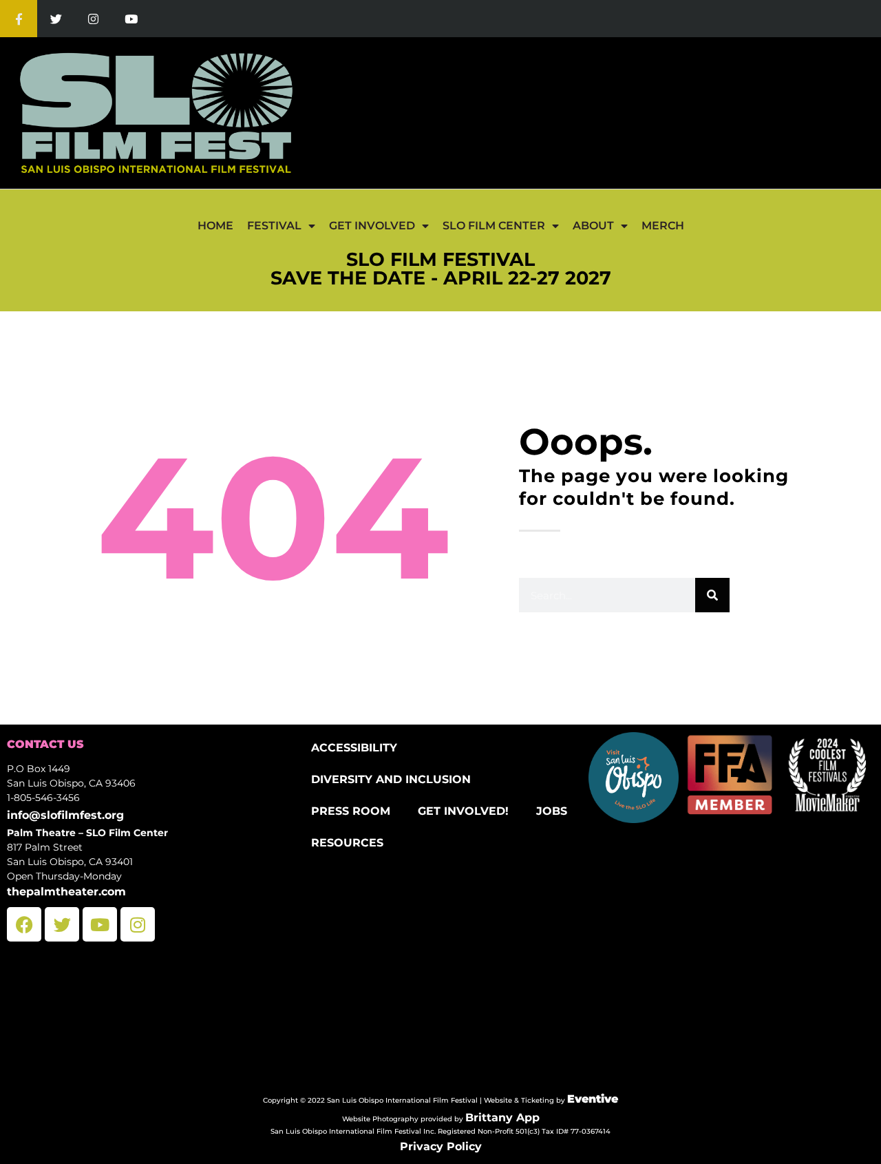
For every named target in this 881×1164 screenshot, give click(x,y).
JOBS (551, 811)
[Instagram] (93, 18)
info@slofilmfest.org (65, 815)
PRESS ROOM (350, 811)
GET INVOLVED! (463, 811)
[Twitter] (55, 18)
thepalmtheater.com (66, 891)
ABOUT (593, 225)
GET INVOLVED (372, 225)
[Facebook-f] (18, 18)
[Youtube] (130, 18)
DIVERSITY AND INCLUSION (391, 779)
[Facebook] (24, 924)
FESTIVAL (274, 225)
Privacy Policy (441, 1146)
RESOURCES (347, 842)
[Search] (712, 595)
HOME (215, 225)
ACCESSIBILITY (354, 747)
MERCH (662, 225)
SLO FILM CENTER (494, 225)
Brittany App (502, 1117)
